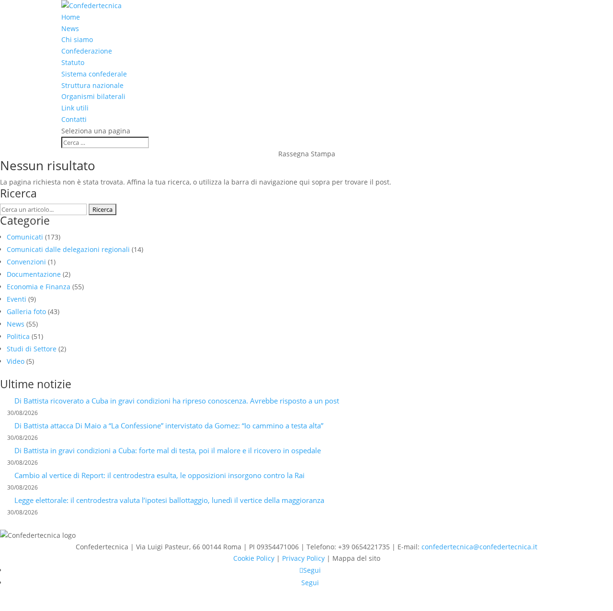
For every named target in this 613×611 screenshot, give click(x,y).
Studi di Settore (32, 348)
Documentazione (34, 274)
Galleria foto (26, 311)
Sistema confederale (94, 73)
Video (15, 361)
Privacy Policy (303, 558)
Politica (18, 336)
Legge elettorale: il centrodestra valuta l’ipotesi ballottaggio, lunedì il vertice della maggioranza (169, 500)
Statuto (72, 62)
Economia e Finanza (38, 286)
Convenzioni (26, 261)
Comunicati (25, 236)
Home (70, 17)
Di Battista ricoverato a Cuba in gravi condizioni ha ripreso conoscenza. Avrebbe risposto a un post (176, 400)
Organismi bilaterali (93, 96)
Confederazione (86, 50)
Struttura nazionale (92, 85)
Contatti (74, 119)
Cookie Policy (253, 558)
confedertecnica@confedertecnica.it (479, 546)
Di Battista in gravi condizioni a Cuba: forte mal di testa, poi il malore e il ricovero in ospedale (167, 450)
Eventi (16, 299)
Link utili (75, 107)
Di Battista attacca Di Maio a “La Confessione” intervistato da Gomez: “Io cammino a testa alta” (168, 425)
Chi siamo (77, 39)
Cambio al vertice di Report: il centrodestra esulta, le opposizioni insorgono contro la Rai (159, 475)
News (70, 28)
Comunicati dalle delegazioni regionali (68, 249)
